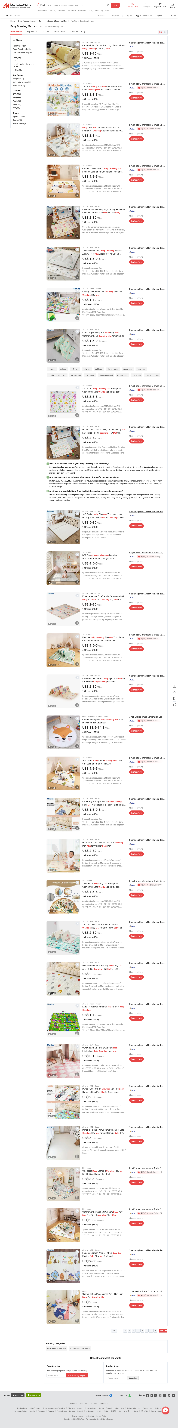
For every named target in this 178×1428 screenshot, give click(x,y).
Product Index (147, 1408)
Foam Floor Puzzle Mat (56, 1348)
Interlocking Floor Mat (57, 375)
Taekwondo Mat (152, 375)
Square (19, 116)
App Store (18, 1395)
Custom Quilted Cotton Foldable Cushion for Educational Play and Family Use (102, 171)
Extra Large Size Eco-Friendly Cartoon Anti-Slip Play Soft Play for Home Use (103, 599)
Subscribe (133, 1378)
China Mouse (71, 11)
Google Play (33, 1395)
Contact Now (136, 56)
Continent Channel (105, 1408)
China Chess (122, 375)
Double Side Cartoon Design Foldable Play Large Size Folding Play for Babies (103, 432)
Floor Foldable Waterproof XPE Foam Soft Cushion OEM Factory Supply (101, 130)
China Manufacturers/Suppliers (54, 1408)
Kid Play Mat (76, 375)
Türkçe (136, 1411)
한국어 (106, 1411)
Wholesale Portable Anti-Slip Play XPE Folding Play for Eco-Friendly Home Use (102, 969)
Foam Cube (136, 375)
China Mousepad (106, 375)
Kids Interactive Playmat (80, 1348)
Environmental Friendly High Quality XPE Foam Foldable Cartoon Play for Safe (103, 212)
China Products (34, 1408)
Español (32, 1411)
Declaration (90, 1416)
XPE (17, 94)
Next (161, 1330)
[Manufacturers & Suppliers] (17, 5)
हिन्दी (120, 1411)
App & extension (142, 16)
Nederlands (90, 1411)
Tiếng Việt (144, 1411)
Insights (158, 1408)
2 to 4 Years (19, 85)
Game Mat (141, 369)
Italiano (72, 1411)
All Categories (12, 16)
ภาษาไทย (127, 1411)
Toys (14, 61)
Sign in (172, 7)
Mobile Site (104, 1403)
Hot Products (22, 1408)
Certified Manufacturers (54, 31)
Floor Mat (61, 11)
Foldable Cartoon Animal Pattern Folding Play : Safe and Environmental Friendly (101, 1256)
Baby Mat (87, 369)
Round (17, 120)
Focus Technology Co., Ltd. (90, 1419)
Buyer (114, 16)
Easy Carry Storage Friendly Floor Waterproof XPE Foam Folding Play (103, 804)
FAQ (81, 1403)
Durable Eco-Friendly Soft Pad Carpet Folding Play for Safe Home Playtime (103, 1092)
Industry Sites (119, 1408)
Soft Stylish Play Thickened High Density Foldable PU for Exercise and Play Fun (103, 517)
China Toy (52, 11)
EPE (16, 108)
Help (128, 16)
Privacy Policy (101, 1416)
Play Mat (52, 369)
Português (41, 1411)
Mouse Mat (127, 369)
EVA (17, 97)
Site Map (94, 1403)
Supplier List (32, 31)
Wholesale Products (75, 1408)
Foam (17, 104)
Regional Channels (133, 1408)
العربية (99, 1411)
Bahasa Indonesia (157, 1411)
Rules (173, 16)
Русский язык (62, 1411)
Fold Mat (98, 369)
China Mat (82, 11)
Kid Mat (63, 369)
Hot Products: (42, 11)
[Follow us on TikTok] (152, 1395)
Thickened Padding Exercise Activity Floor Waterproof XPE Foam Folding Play (102, 253)
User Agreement (77, 1416)
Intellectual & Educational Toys (24, 65)
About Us (73, 1403)
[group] (63, 58)
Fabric (17, 101)
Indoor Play (99, 11)
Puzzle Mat (89, 375)
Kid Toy (90, 11)
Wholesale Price (90, 1408)
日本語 (113, 1411)
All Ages (18, 78)
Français (51, 1411)
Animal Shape (19, 123)
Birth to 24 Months (22, 82)
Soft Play (74, 369)
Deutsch (80, 1411)
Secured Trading (77, 31)
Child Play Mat (113, 369)
